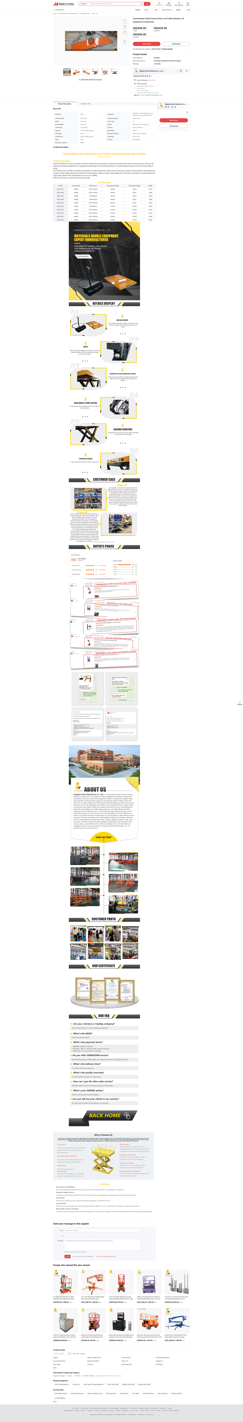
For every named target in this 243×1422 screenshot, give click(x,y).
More (54, 1401)
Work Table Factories (61, 1393)
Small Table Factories (77, 1393)
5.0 (166, 107)
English (77, 1410)
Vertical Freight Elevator (163, 1357)
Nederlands (125, 1410)
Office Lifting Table (113, 1384)
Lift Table (90, 1364)
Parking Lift (159, 1361)
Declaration (141, 1414)
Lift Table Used (124, 1393)
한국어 (137, 1410)
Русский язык (104, 1410)
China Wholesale (113, 1408)
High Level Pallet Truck (94, 1357)
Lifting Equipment (85, 13)
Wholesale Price (124, 1408)
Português (90, 1410)
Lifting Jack (76, 1384)
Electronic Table (111, 1393)
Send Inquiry (146, 44)
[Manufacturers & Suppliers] (63, 4)
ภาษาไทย (152, 1410)
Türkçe (158, 1410)
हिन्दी (147, 1410)
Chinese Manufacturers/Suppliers (98, 1408)
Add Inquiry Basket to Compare (91, 79)
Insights (169, 1408)
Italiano (112, 1410)
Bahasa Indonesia (174, 1410)
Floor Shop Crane (127, 1364)
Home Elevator (126, 1357)
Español (83, 1410)
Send (67, 1256)
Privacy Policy (149, 1414)
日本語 (142, 1410)
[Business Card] (187, 112)
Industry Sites (133, 1408)
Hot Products (75, 1408)
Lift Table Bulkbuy (60, 1398)
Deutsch (118, 1410)
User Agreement (132, 1414)
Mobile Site (162, 1408)
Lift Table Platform (148, 1393)
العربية (131, 1410)
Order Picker (56, 1364)
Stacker (55, 1357)
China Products (84, 1408)
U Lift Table (135, 1393)
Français (97, 1410)
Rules (188, 10)
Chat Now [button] (177, 44)
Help (156, 10)
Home (54, 13)
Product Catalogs (80, 1354)
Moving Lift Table (177, 1393)
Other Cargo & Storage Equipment (94, 1384)
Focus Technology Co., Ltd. (109, 1414)
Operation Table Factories (94, 1393)
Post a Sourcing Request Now (106, 1256)
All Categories (60, 10)
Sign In (136, 95)
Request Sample (167, 49)
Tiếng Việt (165, 1410)
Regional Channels (144, 1408)
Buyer (146, 10)
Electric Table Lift (163, 1393)
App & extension (166, 10)
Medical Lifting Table (128, 1384)
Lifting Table (95, 13)
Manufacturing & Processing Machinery (68, 13)
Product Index (154, 1408)
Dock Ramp (159, 1364)
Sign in (188, 5)
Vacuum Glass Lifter (59, 1361)
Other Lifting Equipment (62, 1384)
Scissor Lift (125, 1361)
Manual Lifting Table (144, 1384)
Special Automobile (93, 1361)
